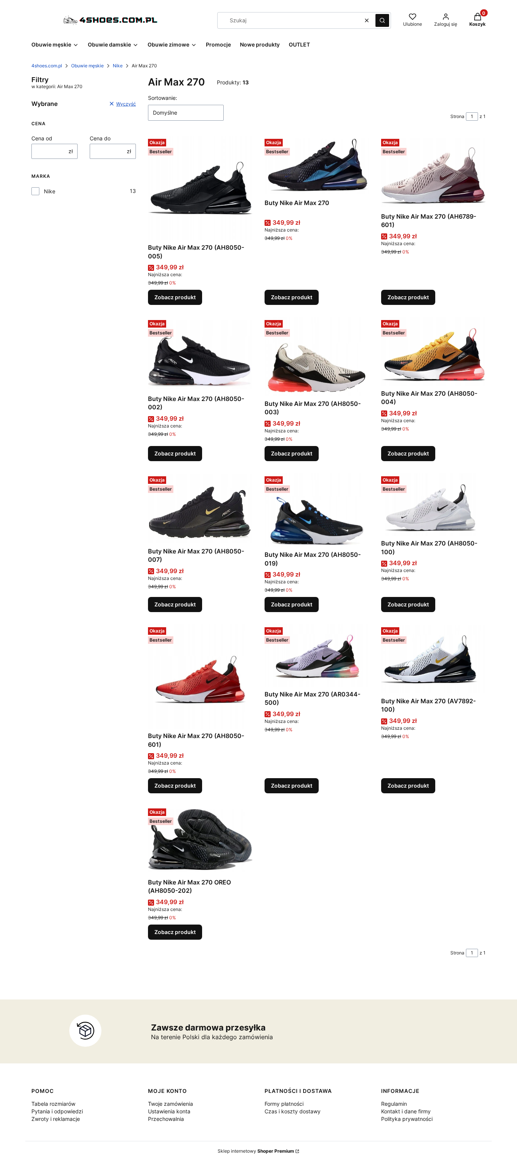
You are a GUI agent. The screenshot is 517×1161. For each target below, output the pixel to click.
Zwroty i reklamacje (55, 1119)
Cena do (100, 138)
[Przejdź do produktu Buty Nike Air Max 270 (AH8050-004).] (433, 351)
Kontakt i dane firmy (406, 1111)
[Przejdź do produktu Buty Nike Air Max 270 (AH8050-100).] (433, 504)
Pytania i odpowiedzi (57, 1111)
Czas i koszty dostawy (293, 1111)
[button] (382, 20)
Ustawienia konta (169, 1111)
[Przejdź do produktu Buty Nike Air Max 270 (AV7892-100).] (433, 659)
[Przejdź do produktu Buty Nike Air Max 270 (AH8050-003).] (317, 356)
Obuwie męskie (87, 65)
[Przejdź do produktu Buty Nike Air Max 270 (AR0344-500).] (317, 655)
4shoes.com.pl (46, 65)
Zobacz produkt (175, 297)
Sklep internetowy (256, 1151)
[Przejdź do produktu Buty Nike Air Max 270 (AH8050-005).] (200, 188)
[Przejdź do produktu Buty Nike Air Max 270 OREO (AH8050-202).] (200, 840)
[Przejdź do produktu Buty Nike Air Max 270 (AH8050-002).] (200, 354)
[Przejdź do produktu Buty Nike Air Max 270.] (317, 165)
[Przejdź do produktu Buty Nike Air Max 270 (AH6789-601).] (433, 172)
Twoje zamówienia (170, 1103)
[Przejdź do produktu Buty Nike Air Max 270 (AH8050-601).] (200, 676)
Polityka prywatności (407, 1119)
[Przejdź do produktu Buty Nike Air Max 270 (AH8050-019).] (317, 510)
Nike (118, 65)
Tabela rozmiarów (53, 1103)
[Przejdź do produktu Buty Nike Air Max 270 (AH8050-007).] (200, 508)
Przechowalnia (166, 1119)
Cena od (41, 138)
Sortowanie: (162, 98)
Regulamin (394, 1103)
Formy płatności (284, 1103)
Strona (457, 116)
